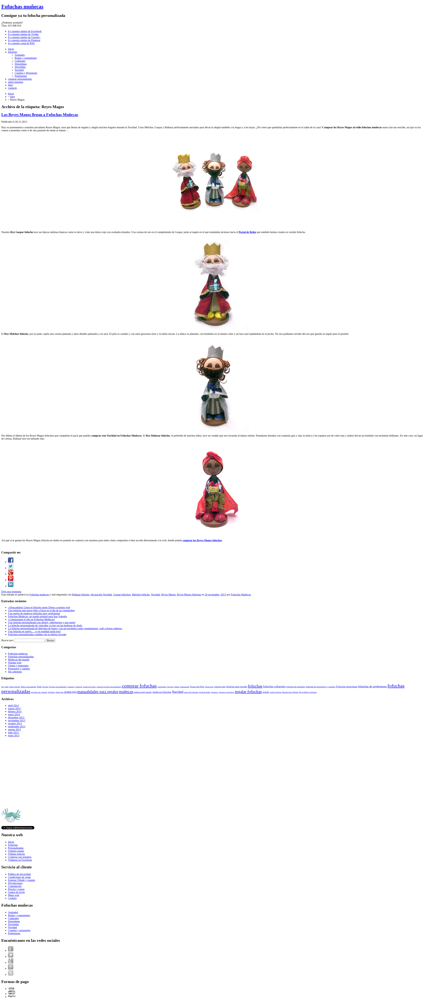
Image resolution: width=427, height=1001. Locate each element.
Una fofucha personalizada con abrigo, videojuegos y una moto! (41, 622)
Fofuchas (13, 845)
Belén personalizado (28, 687)
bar (2, 687)
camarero (71, 687)
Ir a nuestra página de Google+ (24, 37)
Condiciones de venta (19, 877)
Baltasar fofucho (80, 594)
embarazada (184, 687)
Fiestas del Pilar (197, 686)
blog (10, 85)
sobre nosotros (15, 82)
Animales (20, 55)
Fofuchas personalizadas (21, 656)
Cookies (12, 898)
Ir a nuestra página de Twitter (23, 34)
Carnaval (78, 687)
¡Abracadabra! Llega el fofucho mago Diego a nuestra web (39, 607)
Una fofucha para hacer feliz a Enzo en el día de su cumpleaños (41, 610)
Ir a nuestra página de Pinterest (24, 40)
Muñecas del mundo (18, 659)
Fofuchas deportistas (346, 686)
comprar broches (89, 687)
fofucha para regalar (236, 686)
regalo (266, 692)
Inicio (11, 93)
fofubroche (209, 687)
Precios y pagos (16, 889)
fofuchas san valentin (39, 692)
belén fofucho (14, 687)
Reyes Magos (168, 594)
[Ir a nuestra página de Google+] (10, 962)
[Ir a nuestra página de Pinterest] (10, 968)
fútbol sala (60, 692)
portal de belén (204, 692)
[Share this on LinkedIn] (10, 585)
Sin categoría (15, 671)
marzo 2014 (14, 708)
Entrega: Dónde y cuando (21, 880)
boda (39, 686)
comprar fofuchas (139, 685)
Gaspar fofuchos (122, 594)
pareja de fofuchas (191, 692)
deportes (170, 687)
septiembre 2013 (16, 726)
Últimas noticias (16, 854)
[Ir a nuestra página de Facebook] (10, 950)
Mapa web (13, 895)
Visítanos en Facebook (20, 860)
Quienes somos (16, 851)
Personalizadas (16, 848)
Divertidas (20, 67)
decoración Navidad (101, 594)
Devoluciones (15, 883)
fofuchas (12, 52)
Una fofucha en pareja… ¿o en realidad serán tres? (34, 631)
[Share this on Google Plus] (10, 573)
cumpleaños (161, 687)
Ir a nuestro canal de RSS (21, 43)
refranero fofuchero (226, 692)
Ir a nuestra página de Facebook (25, 31)
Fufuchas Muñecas (241, 594)
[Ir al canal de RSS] (10, 974)
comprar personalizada (20, 79)
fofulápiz (51, 692)
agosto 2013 (14, 729)
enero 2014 (14, 714)
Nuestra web (14, 662)
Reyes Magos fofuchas (189, 594)
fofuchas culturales (274, 686)
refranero (214, 692)
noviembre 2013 (16, 720)
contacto (12, 88)
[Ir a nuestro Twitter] (10, 956)
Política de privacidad (19, 874)
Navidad (19, 70)
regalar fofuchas (248, 691)
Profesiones (21, 76)
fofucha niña (220, 686)
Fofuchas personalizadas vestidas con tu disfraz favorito (37, 634)
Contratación (15, 886)
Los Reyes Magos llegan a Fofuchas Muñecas (39, 114)
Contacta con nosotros (19, 857)
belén (7, 687)
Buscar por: (7, 640)
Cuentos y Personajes (26, 73)
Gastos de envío (16, 892)
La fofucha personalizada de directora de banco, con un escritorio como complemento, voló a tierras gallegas (65, 628)
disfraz (176, 687)
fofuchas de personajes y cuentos (320, 686)
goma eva (70, 692)
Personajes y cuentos (19, 668)
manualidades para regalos (97, 692)
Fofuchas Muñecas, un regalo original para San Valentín (37, 616)
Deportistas (21, 64)
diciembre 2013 (16, 717)
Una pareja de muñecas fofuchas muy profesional (34, 613)
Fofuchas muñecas (22, 7)
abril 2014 (13, 705)
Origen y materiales (18, 665)
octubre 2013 (15, 723)
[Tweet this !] (10, 567)
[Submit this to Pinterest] (10, 579)
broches (45, 687)
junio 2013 (13, 735)
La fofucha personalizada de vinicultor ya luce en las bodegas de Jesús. (45, 625)
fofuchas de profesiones (372, 686)
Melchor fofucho (141, 594)
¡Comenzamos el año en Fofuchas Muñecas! (31, 619)
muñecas (126, 691)
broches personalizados (58, 687)
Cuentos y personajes (19, 930)
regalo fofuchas (276, 692)
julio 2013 (13, 732)
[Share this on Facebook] (10, 561)
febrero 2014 (15, 711)
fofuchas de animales (295, 686)
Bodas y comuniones (26, 58)
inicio (11, 49)
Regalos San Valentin (290, 692)
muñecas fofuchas (161, 692)
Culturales (20, 61)
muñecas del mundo (143, 692)
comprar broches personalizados (108, 687)
